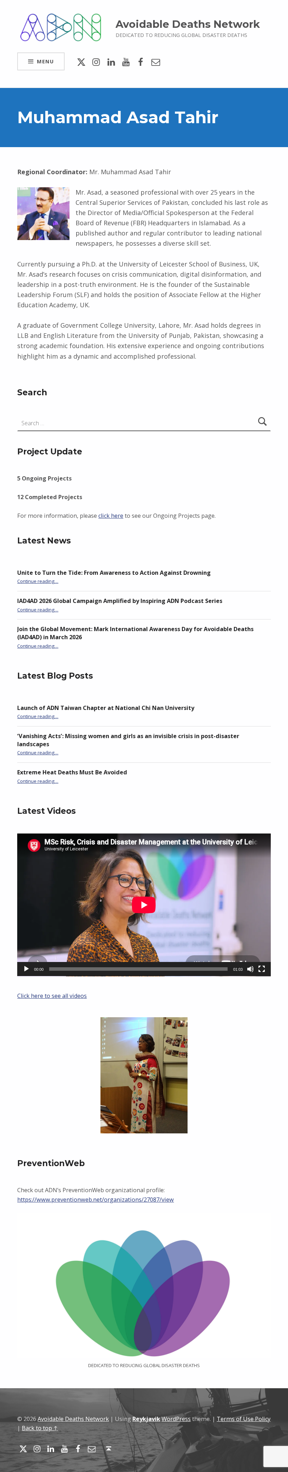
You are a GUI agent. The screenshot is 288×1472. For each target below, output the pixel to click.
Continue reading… (37, 581)
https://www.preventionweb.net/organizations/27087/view (95, 1199)
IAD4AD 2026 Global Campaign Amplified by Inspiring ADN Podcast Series (119, 601)
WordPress (176, 1419)
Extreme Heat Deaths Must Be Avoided (72, 772)
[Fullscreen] (261, 969)
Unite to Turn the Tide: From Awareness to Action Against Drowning (114, 573)
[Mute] (250, 969)
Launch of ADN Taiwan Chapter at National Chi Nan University (105, 708)
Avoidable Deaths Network (188, 24)
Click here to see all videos (52, 996)
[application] (144, 904)
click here (110, 516)
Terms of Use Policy (243, 1419)
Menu (45, 61)
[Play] (26, 969)
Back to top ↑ (40, 1428)
